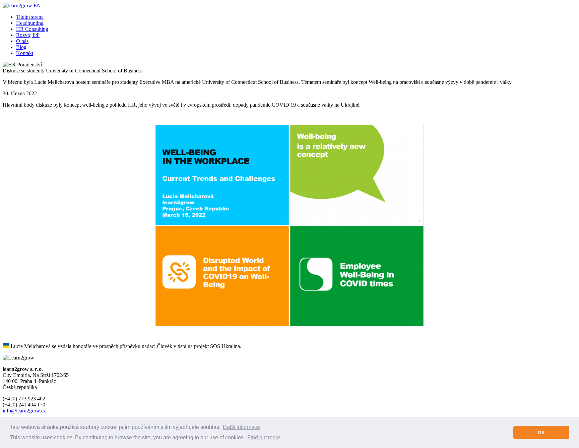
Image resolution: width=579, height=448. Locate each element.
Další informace (241, 427)
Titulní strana (30, 17)
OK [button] (541, 432)
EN (37, 5)
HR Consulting (32, 29)
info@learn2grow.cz (24, 410)
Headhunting (30, 23)
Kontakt (24, 53)
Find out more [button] (263, 437)
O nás (22, 41)
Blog (21, 47)
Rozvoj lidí (28, 35)
